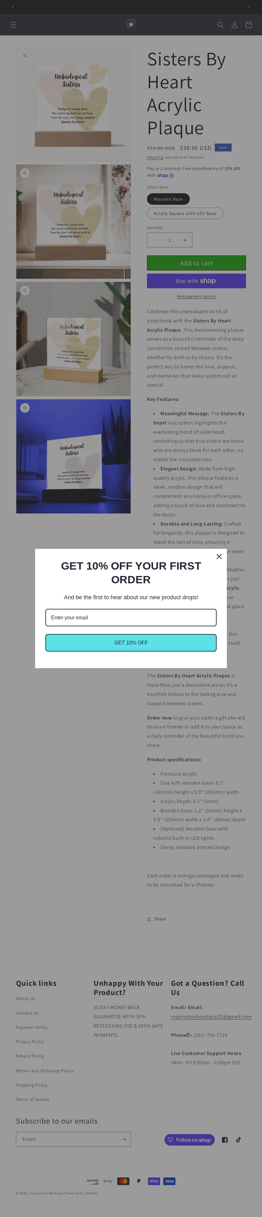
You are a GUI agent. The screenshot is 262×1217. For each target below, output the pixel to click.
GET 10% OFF (131, 642)
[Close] (219, 556)
